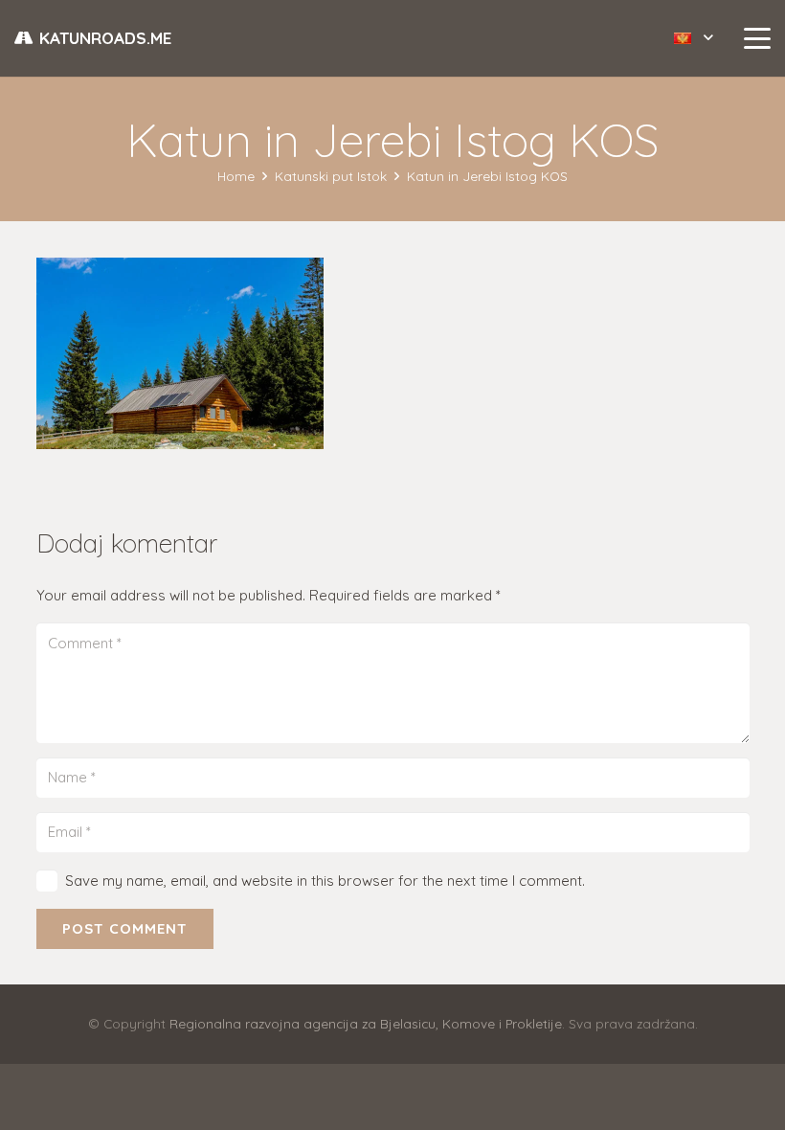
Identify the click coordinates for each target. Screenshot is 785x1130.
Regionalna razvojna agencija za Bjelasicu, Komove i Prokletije (365, 1023)
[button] (693, 38)
